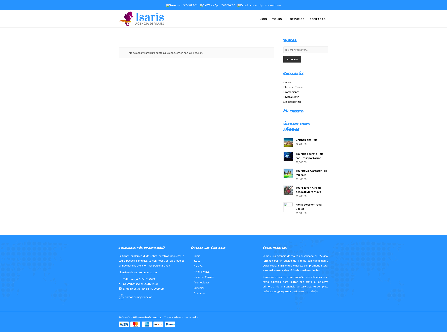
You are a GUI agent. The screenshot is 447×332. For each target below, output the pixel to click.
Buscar (292, 59)
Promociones (291, 91)
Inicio (263, 19)
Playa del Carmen (293, 87)
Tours (277, 19)
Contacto (318, 19)
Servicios (297, 19)
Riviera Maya (291, 96)
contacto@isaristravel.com (148, 288)
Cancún (287, 82)
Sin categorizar (292, 101)
